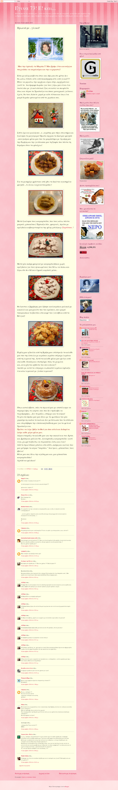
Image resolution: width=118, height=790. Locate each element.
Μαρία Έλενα (25, 495)
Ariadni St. (24, 551)
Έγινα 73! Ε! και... (35, 8)
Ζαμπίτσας (67, 227)
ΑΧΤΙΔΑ (23, 582)
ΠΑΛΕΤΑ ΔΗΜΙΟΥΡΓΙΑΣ (88, 424)
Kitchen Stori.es (86, 348)
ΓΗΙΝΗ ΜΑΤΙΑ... (86, 386)
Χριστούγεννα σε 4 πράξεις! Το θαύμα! (94, 388)
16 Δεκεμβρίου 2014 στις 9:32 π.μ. (29, 651)
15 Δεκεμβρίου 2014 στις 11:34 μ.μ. (30, 546)
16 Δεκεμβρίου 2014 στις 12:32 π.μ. (30, 556)
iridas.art (84, 411)
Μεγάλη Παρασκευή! (94, 361)
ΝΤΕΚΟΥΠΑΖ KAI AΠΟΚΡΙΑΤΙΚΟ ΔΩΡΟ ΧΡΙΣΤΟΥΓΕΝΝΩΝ (94, 426)
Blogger (67, 786)
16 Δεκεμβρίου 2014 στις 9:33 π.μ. (29, 663)
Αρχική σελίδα (44, 773)
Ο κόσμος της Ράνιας (27, 561)
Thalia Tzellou (25, 756)
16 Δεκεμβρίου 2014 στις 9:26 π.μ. (29, 589)
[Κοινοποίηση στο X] (48, 469)
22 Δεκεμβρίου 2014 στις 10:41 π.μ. (30, 762)
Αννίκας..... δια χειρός (88, 360)
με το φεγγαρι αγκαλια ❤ (89, 328)
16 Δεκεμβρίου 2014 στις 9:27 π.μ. (29, 598)
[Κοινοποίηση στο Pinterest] (51, 469)
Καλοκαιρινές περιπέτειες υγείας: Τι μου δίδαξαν (91, 342)
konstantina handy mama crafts (29, 538)
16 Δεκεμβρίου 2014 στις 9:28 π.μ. (29, 610)
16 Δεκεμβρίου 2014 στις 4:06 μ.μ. (29, 729)
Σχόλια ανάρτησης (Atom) (29, 777)
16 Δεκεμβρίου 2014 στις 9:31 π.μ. (29, 640)
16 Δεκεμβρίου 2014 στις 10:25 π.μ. (30, 673)
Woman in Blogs (25, 678)
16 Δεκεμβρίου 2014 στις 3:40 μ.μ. (29, 717)
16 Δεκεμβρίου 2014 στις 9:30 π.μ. (29, 630)
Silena (22, 704)
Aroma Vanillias (86, 436)
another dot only (93, 329)
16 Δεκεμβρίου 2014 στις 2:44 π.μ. (29, 565)
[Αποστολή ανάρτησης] (42, 469)
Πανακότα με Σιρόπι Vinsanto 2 (94, 349)
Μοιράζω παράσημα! (94, 400)
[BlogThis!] (46, 469)
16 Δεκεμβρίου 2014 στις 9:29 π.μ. (29, 620)
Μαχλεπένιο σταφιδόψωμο (92, 438)
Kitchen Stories (25, 506)
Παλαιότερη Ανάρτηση (67, 773)
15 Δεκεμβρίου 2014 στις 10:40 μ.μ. (30, 533)
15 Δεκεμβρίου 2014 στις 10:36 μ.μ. (30, 523)
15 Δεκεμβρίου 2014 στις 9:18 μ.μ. (29, 489)
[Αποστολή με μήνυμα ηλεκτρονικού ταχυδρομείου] (45, 469)
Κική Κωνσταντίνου (27, 668)
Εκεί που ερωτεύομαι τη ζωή (90, 340)
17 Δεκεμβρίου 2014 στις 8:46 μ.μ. (29, 750)
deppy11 (23, 478)
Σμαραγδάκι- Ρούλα (27, 734)
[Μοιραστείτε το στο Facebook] (50, 469)
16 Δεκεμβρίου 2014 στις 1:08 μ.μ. (29, 684)
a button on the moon (87, 399)
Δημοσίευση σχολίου (24, 765)
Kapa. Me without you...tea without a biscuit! (91, 373)
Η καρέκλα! (92, 375)
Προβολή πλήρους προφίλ (93, 93)
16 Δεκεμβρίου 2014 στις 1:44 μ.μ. (29, 699)
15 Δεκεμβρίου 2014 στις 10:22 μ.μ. (30, 501)
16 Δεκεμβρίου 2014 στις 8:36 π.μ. (29, 577)
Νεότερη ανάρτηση (22, 773)
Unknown (23, 528)
